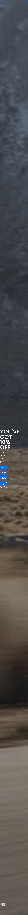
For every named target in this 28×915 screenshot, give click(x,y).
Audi (4, 473)
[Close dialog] (26, 1)
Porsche (4, 483)
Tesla (3, 467)
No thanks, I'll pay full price (3, 488)
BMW (4, 478)
